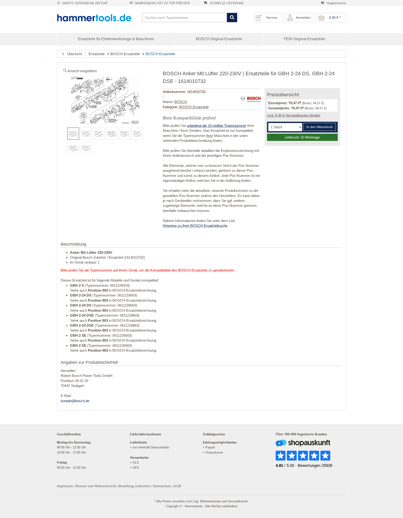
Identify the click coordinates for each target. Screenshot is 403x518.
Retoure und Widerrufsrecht (96, 486)
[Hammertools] (98, 17)
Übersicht (73, 54)
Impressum (65, 486)
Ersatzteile (97, 54)
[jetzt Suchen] (232, 17)
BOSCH (180, 102)
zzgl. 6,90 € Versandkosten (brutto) (293, 115)
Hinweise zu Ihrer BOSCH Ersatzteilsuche (195, 226)
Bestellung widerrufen (134, 486)
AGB (177, 486)
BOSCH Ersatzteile (125, 54)
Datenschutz (162, 486)
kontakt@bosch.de (75, 401)
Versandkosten (238, 501)
